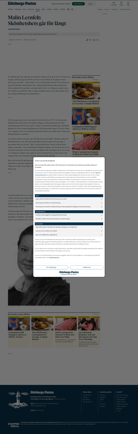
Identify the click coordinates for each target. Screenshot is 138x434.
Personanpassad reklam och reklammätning (48, 203)
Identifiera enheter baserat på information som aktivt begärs (53, 219)
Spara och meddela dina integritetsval (46, 235)
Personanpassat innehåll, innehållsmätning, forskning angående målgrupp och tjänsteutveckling (63, 206)
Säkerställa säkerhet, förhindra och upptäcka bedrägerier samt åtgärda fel (56, 227)
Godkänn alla (86, 267)
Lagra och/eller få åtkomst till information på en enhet (51, 199)
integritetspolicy (54, 257)
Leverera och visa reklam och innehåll (46, 231)
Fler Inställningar (51, 267)
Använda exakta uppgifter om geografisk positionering (51, 215)
